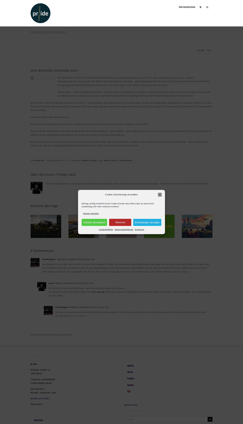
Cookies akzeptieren (94, 222)
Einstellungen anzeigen (147, 222)
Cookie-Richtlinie (106, 229)
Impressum (139, 229)
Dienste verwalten (91, 213)
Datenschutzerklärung (124, 229)
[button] (160, 194)
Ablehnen (120, 222)
